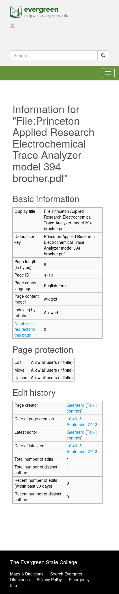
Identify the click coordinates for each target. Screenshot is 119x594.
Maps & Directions (26, 574)
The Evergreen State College (43, 562)
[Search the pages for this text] (103, 55)
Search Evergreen (66, 574)
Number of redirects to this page (24, 329)
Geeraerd (75, 405)
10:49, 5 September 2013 (82, 421)
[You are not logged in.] (12, 26)
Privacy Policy (49, 579)
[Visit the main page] (39, 11)
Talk (90, 405)
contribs (74, 411)
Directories (20, 579)
